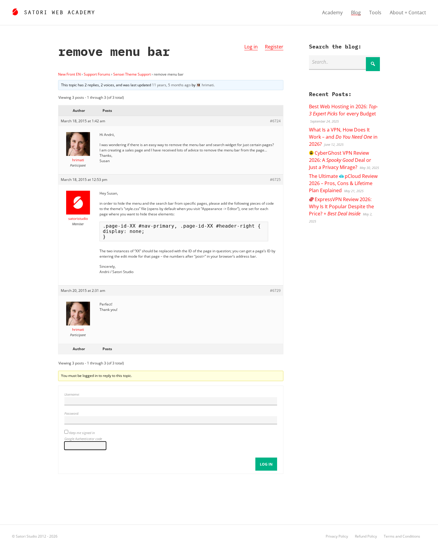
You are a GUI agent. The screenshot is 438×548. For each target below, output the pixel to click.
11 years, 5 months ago (171, 84)
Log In (266, 464)
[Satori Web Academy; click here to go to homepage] (53, 11)
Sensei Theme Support (132, 74)
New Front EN (69, 74)
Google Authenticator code (83, 438)
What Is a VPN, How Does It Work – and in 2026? (343, 136)
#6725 (275, 179)
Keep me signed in (82, 432)
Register (274, 46)
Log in (251, 46)
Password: (71, 413)
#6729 (275, 290)
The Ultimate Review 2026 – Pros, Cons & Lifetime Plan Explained (343, 183)
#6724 (275, 120)
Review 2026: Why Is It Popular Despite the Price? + (341, 206)
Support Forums (97, 74)
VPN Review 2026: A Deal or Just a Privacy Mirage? (340, 160)
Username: (72, 394)
